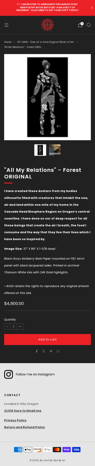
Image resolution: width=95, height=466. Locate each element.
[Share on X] (44, 351)
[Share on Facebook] (37, 351)
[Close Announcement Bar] (92, 8)
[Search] (88, 24)
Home (7, 42)
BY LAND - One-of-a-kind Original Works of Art (46, 42)
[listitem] (47, 8)
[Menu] (6, 25)
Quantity (10, 319)
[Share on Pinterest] (51, 351)
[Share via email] (58, 351)
